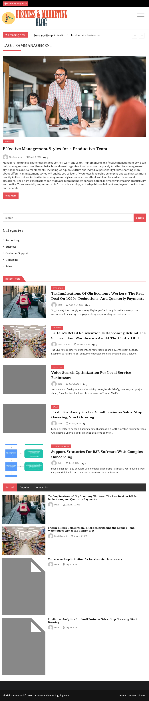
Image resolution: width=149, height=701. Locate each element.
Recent (9, 487)
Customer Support (17, 253)
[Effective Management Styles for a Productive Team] (74, 96)
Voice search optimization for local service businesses (67, 35)
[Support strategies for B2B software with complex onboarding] (24, 460)
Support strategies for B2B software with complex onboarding (97, 454)
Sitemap (142, 695)
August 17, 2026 (76, 304)
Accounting (12, 240)
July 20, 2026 (74, 383)
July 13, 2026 (74, 423)
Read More (11, 195)
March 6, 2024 (34, 157)
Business (8, 141)
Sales (8, 266)
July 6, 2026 (74, 463)
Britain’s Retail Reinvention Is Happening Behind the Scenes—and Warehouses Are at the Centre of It (98, 335)
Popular (24, 487)
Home (123, 695)
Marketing (11, 259)
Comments (41, 487)
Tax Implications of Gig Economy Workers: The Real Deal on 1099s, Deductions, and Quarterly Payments (97, 296)
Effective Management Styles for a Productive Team (55, 148)
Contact (132, 695)
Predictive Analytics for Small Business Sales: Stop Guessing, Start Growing (96, 414)
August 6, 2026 (83, 344)
